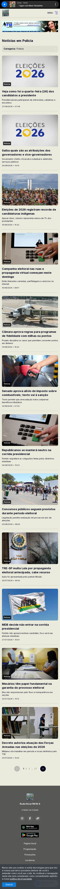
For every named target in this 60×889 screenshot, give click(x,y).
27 (35, 768)
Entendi (9, 884)
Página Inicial (30, 843)
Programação (30, 849)
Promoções (30, 854)
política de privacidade (21, 879)
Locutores (30, 860)
